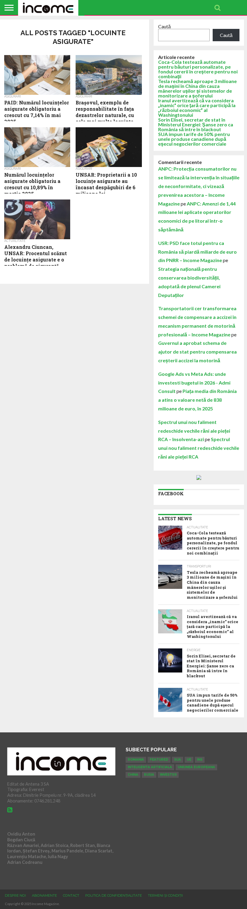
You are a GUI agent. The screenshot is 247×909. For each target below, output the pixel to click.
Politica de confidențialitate (113, 895)
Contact (71, 895)
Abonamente (44, 895)
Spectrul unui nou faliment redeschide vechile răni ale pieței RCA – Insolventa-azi (194, 430)
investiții (168, 775)
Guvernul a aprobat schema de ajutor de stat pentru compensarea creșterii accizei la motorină (197, 351)
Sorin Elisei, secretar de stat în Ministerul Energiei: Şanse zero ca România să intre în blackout (195, 124)
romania (136, 760)
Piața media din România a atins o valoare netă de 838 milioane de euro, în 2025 (197, 399)
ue (189, 760)
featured (159, 760)
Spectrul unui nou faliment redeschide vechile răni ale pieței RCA (198, 447)
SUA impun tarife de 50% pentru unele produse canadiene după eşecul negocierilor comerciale (194, 139)
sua (177, 760)
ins (199, 760)
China (133, 775)
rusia (149, 775)
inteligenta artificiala (150, 767)
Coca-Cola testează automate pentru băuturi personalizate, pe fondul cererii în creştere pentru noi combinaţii (198, 69)
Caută (164, 26)
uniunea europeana (196, 767)
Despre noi (15, 895)
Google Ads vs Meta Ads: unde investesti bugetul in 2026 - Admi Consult (194, 382)
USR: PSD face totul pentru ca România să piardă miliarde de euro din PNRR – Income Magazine (197, 251)
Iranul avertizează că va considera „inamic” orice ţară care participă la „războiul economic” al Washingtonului (197, 107)
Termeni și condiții (165, 895)
